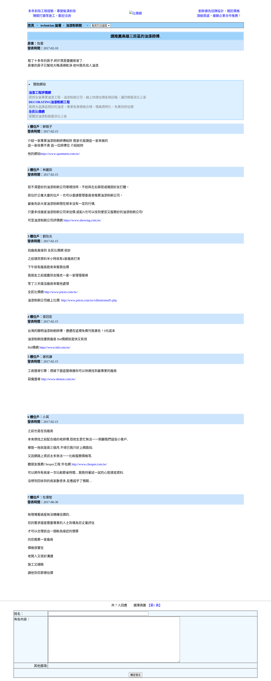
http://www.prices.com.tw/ (61, 292)
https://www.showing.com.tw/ (82, 220)
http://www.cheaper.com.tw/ (89, 464)
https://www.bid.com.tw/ (54, 347)
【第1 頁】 (155, 605)
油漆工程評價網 (40, 92)
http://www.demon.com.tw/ (58, 379)
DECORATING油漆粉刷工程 (49, 102)
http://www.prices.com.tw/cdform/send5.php (89, 300)
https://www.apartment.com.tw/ (60, 153)
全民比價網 (37, 111)
